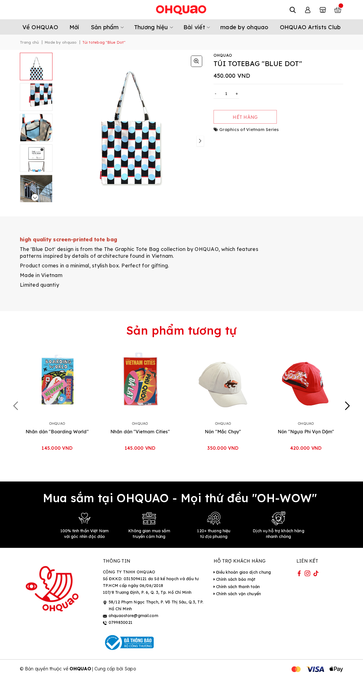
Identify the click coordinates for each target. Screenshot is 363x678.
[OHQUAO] (181, 9)
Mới (74, 27)
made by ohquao (244, 27)
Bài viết (195, 27)
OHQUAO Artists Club (310, 27)
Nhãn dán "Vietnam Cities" (140, 431)
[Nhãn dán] (57, 381)
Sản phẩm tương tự (181, 330)
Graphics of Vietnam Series (249, 129)
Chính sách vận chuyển (238, 593)
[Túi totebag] (196, 61)
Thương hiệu (152, 27)
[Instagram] (307, 574)
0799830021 (121, 622)
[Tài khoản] (307, 9)
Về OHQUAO (40, 27)
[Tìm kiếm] (292, 9)
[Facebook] (299, 574)
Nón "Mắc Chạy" (223, 431)
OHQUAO (207, 249)
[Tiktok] (316, 574)
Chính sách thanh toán (237, 586)
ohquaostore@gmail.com (133, 615)
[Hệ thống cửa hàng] (322, 9)
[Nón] (223, 381)
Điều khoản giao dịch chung (243, 572)
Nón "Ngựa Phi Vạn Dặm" (306, 431)
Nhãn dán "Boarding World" (57, 431)
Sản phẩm (106, 27)
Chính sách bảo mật (235, 579)
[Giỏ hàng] (337, 9)
